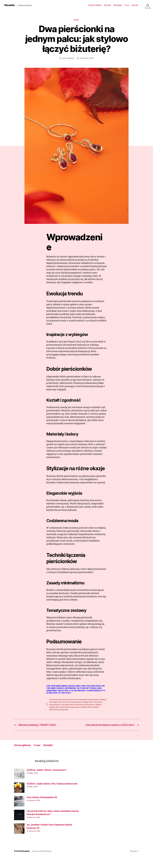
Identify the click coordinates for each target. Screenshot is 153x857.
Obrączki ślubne (94, 5)
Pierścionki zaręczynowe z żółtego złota (75, 707)
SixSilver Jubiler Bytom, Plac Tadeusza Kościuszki (52, 783)
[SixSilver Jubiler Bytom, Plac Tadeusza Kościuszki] (19, 787)
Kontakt (135, 5)
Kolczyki (107, 5)
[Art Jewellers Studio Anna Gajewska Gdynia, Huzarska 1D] (19, 828)
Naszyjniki (117, 5)
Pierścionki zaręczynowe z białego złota (77, 702)
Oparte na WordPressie (41, 851)
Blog (76, 20)
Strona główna (22, 745)
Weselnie (9, 5)
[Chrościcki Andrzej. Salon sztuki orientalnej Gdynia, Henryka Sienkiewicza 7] (19, 815)
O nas (126, 5)
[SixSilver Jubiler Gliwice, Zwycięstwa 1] (19, 774)
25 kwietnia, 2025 (87, 58)
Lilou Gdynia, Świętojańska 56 (42, 797)
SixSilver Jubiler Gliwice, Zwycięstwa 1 (47, 770)
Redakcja (70, 58)
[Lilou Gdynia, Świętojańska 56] (19, 801)
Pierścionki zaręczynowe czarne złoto (63, 700)
